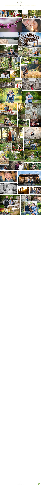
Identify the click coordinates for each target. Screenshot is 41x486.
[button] (13, 5)
